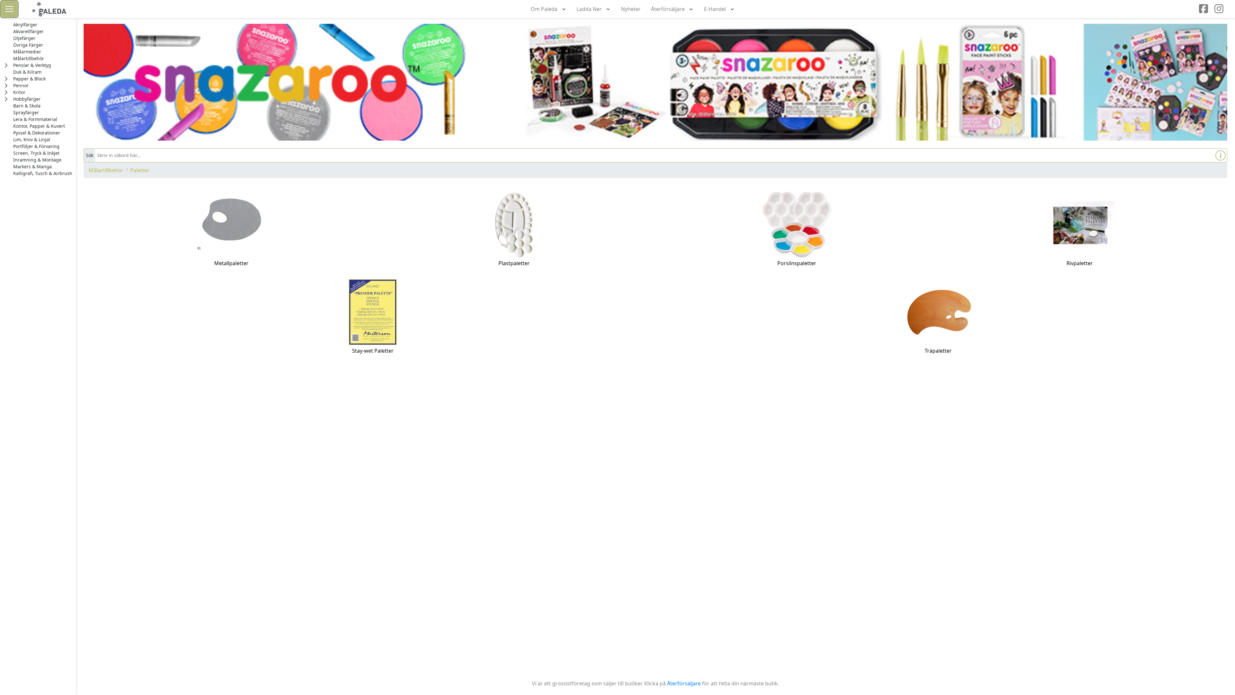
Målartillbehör (106, 170)
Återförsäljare (684, 683)
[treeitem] (43, 25)
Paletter (140, 170)
